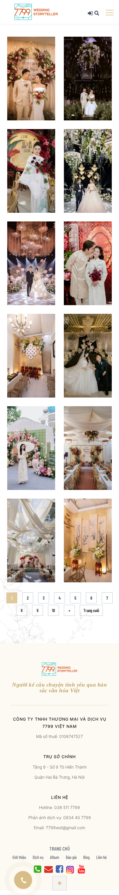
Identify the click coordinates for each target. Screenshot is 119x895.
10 (53, 610)
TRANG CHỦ (59, 848)
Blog (86, 857)
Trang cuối (91, 610)
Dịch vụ (38, 857)
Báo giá (71, 857)
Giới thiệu (19, 857)
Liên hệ (101, 857)
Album (54, 857)
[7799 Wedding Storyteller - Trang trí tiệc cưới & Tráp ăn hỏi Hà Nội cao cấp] (36, 11)
